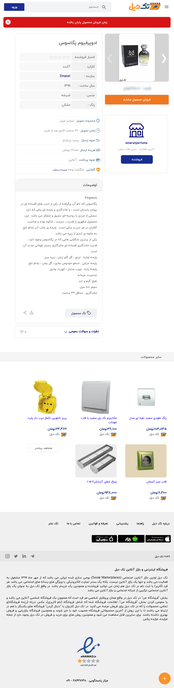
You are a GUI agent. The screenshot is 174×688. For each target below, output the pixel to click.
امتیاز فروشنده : (84, 57)
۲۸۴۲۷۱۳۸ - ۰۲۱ (76, 680)
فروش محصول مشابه (137, 99)
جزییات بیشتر (60, 170)
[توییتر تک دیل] (16, 557)
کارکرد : (90, 66)
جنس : (90, 95)
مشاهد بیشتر (43, 448)
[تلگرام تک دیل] (32, 557)
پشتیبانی (122, 523)
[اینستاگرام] (7, 557)
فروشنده (137, 159)
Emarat (65, 76)
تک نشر (53, 523)
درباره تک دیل (161, 523)
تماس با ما (73, 523)
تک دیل (154, 434)
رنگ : (91, 104)
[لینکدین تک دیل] (24, 557)
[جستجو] (104, 8)
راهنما (140, 523)
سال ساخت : (86, 85)
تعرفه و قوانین (98, 523)
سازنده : (89, 76)
